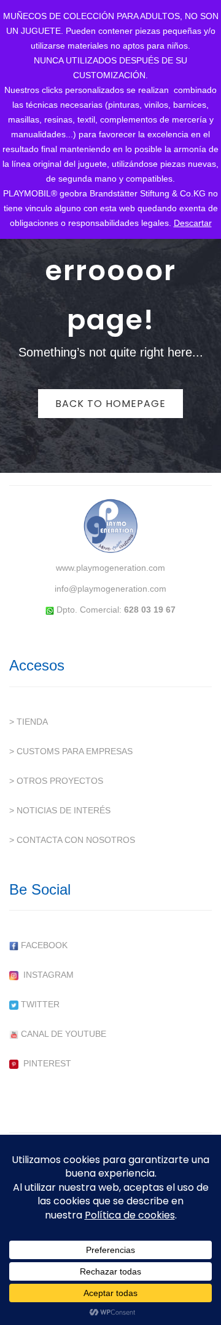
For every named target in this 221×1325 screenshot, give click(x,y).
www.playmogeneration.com (110, 568)
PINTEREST (44, 1063)
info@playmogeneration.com (110, 589)
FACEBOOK (43, 945)
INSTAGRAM (46, 975)
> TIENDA (28, 722)
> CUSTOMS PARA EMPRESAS (71, 751)
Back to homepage (110, 404)
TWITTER (39, 1004)
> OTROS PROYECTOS (56, 781)
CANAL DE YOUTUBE (62, 1034)
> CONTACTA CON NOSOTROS (72, 840)
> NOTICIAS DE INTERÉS (59, 810)
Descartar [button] (193, 223)
